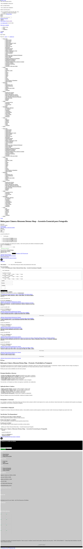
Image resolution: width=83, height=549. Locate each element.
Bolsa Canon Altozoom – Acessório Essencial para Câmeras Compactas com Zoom (17, 303)
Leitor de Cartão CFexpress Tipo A (7, 354)
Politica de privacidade (7, 456)
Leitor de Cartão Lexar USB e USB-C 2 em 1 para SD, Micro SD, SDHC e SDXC (17, 348)
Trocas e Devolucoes (7, 469)
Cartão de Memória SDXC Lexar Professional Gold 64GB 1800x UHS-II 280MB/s (17, 319)
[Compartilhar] (1, 260)
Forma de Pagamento (7, 468)
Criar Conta (5, 461)
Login (4, 462)
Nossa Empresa (6, 454)
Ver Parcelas (5, 236)
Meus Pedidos (5, 463)
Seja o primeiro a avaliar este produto (7, 227)
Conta (1, 218)
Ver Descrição (3, 226)
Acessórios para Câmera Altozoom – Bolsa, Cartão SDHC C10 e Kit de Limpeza (16, 295)
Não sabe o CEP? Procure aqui (22, 253)
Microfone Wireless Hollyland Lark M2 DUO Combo (11, 329)
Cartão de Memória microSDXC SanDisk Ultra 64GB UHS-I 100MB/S (15, 313)
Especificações (7, 436)
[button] (5, 251)
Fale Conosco (5, 455)
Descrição (2, 436)
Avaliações (2, 261)
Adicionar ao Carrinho (6, 435)
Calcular (13, 253)
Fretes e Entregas (6, 470)
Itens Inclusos (13, 436)
